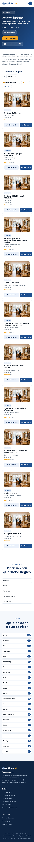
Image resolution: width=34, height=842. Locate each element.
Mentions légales (10, 834)
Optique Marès (10, 493)
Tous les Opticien (8, 818)
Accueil (4, 27)
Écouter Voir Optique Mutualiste (13, 154)
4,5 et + (7, 86)
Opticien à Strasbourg (9, 808)
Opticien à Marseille (8, 795)
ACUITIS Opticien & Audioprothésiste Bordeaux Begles (16, 240)
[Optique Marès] (17, 479)
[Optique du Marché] (17, 99)
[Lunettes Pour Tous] (17, 269)
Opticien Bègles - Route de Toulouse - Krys (15, 452)
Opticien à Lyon (7, 799)
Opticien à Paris (7, 792)
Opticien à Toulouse (9, 802)
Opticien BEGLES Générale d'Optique (15, 409)
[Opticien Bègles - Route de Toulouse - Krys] (17, 437)
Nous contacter (7, 824)
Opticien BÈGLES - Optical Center (15, 367)
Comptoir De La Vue (12, 534)
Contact (28, 836)
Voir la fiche (25, 125)
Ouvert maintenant (12, 82)
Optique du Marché (12, 113)
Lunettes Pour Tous (12, 283)
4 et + (26, 82)
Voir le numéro (12, 125)
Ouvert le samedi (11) (14, 44)
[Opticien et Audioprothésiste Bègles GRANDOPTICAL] (17, 309)
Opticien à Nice (7, 805)
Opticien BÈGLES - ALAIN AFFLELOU (14, 197)
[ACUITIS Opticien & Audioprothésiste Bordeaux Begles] (17, 224)
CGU (17, 834)
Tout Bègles (10, 33)
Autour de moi (11, 38)
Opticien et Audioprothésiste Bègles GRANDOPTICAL (16, 324)
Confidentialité (24, 834)
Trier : (4, 76)
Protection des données (10, 836)
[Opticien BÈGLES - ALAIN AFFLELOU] (17, 182)
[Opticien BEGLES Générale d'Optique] (17, 394)
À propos (22, 836)
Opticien (11, 3)
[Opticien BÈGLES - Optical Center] (17, 352)
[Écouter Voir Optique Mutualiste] (17, 139)
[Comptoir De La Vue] (17, 520)
